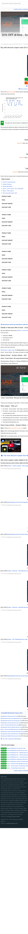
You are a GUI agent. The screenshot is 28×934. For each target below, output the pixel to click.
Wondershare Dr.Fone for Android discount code (12, 718)
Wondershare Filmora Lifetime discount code (11, 727)
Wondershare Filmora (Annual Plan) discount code (13, 731)
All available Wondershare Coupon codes (11, 713)
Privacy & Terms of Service (14, 816)
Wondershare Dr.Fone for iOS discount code (11, 720)
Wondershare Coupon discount (14, 468)
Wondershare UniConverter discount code (11, 722)
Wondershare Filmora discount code (9, 716)
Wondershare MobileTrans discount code (10, 736)
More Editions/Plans (7, 186)
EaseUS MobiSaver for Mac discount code (17, 750)
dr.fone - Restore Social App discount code (17, 763)
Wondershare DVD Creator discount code (11, 733)
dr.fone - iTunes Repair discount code (16, 768)
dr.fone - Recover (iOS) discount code (10, 725)
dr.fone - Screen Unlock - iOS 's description (13, 188)
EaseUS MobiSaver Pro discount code (16, 748)
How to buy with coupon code (10, 193)
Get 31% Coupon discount (9, 182)
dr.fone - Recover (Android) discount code (11, 729)
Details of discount (7, 184)
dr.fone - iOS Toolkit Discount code (17, 639)
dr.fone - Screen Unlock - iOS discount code (17, 765)
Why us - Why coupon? (8, 190)
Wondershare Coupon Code (7, 350)
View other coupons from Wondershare (11, 738)
